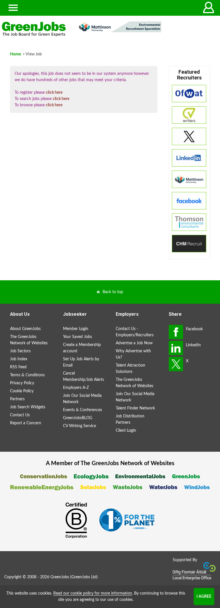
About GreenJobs (25, 329)
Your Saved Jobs (77, 337)
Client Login (126, 431)
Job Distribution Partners (130, 419)
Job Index (18, 359)
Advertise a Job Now (134, 343)
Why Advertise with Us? (133, 354)
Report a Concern (25, 423)
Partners (17, 399)
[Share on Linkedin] (176, 348)
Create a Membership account (82, 348)
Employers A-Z (76, 388)
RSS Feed (18, 367)
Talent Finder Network (135, 408)
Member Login (75, 329)
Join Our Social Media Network (82, 399)
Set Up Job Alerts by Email (81, 362)
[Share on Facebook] (176, 332)
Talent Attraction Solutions (130, 368)
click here (54, 93)
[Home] (33, 29)
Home (15, 54)
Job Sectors (20, 351)
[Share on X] (176, 364)
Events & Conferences (82, 410)
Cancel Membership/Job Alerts (83, 376)
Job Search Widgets (27, 407)
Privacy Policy (22, 383)
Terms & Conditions (27, 375)
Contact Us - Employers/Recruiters (135, 332)
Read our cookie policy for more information (92, 593)
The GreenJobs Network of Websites (29, 340)
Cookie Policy (22, 391)
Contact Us (20, 415)
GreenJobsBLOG (77, 418)
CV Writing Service (79, 426)
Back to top (113, 292)
